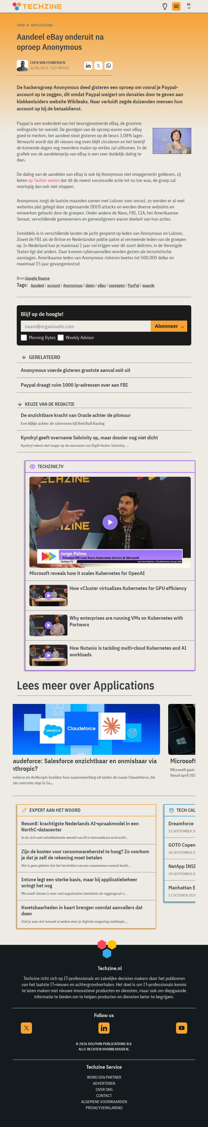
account (53, 285)
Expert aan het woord (54, 810)
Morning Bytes (42, 337)
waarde (148, 285)
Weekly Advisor (80, 337)
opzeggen (117, 285)
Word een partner (104, 1077)
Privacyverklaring (104, 1107)
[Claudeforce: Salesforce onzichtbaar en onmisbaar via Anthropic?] (82, 729)
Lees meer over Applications (85, 685)
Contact (104, 1095)
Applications (42, 25)
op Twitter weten (44, 180)
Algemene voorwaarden (104, 1101)
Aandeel (37, 285)
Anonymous (72, 285)
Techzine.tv (51, 466)
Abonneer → (170, 326)
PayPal (133, 285)
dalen (90, 285)
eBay (102, 285)
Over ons (104, 1089)
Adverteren (104, 1083)
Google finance (37, 278)
